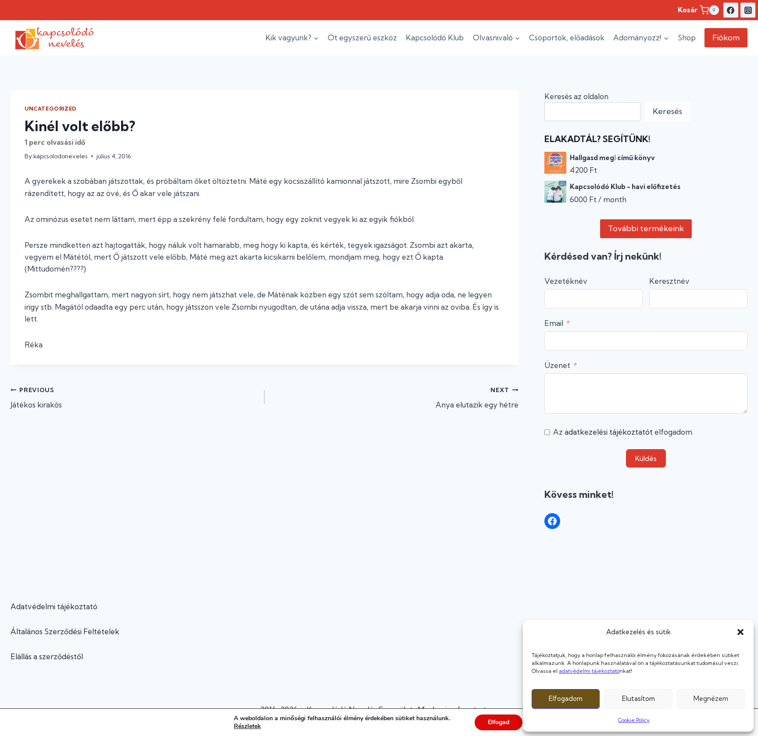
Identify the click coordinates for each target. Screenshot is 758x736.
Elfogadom (566, 698)
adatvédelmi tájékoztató (589, 671)
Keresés (667, 111)
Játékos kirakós (36, 398)
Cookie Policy (634, 720)
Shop (687, 37)
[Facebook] (730, 10)
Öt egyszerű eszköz (362, 37)
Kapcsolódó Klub (435, 37)
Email (553, 323)
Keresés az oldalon (576, 96)
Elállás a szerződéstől (47, 656)
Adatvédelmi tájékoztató (54, 606)
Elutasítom (638, 698)
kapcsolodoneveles (60, 156)
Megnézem (711, 698)
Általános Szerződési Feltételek (65, 631)
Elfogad (498, 722)
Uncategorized (51, 108)
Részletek (247, 726)
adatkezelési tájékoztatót (609, 431)
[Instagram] (747, 10)
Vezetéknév (565, 281)
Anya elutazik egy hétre (477, 398)
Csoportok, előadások (566, 37)
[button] (740, 632)
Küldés (646, 458)
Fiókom (726, 37)
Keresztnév (669, 281)
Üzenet (557, 365)
